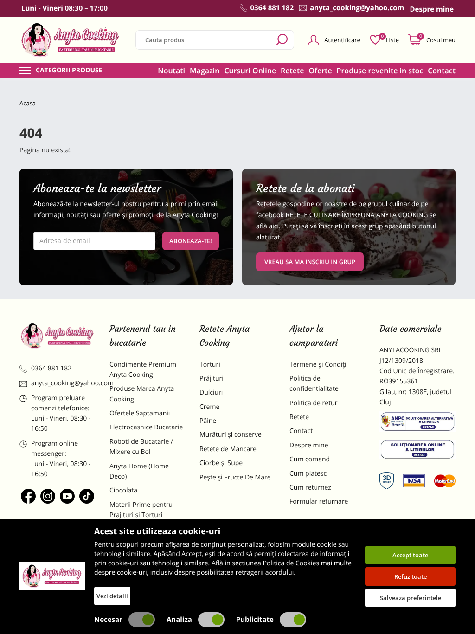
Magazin (205, 70)
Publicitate (255, 619)
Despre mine (308, 445)
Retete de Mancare (228, 449)
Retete (292, 70)
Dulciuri (211, 392)
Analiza (179, 619)
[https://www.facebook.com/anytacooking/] (28, 496)
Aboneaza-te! (190, 241)
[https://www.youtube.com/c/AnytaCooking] (67, 496)
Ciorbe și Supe (221, 463)
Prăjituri (211, 378)
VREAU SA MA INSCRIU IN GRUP (309, 262)
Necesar (108, 619)
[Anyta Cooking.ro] (52, 576)
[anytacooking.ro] (57, 335)
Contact (442, 70)
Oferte (320, 70)
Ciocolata (123, 490)
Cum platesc (308, 473)
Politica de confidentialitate (314, 383)
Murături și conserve (230, 434)
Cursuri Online (250, 70)
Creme (209, 406)
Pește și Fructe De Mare (235, 477)
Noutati (171, 70)
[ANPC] (417, 423)
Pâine (207, 420)
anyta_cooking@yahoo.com (63, 383)
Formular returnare (318, 501)
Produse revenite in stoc (380, 70)
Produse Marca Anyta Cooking (141, 393)
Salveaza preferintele (410, 598)
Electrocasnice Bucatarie (146, 427)
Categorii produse (69, 70)
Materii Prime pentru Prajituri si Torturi (141, 509)
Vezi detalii (112, 596)
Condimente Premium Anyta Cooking (142, 369)
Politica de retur (313, 403)
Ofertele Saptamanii (139, 413)
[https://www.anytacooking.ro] (70, 39)
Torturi (209, 364)
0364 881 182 (51, 368)
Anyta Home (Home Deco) (139, 471)
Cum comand (309, 459)
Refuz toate (410, 576)
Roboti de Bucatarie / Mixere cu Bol (141, 446)
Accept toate (410, 555)
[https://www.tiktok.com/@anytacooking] (86, 496)
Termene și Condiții (318, 364)
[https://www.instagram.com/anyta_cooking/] (47, 496)
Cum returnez (310, 487)
